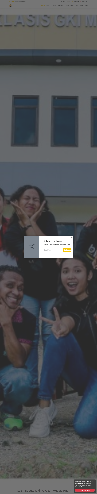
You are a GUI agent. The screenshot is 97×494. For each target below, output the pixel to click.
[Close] (71, 238)
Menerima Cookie (85, 490)
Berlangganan (67, 250)
